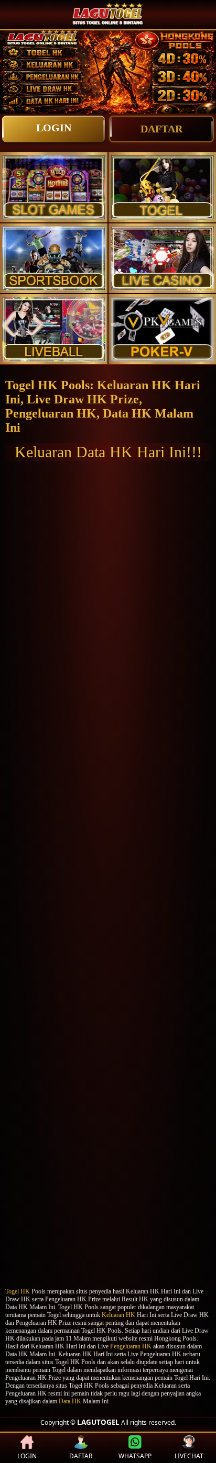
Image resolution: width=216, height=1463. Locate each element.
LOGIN (53, 127)
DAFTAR (161, 128)
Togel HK (17, 1291)
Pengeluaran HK (131, 1346)
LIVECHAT (189, 1455)
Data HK (70, 1401)
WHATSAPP (135, 1455)
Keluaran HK (118, 1315)
